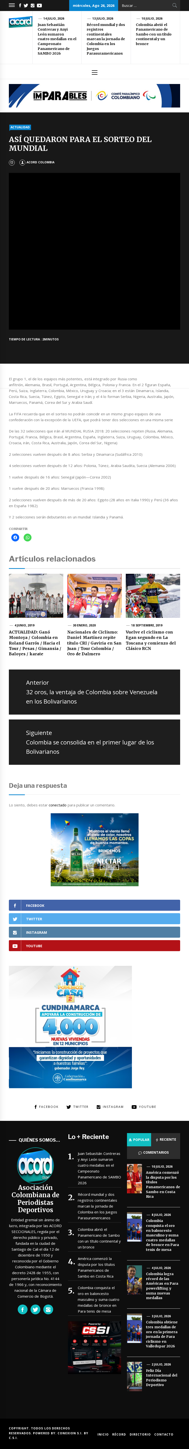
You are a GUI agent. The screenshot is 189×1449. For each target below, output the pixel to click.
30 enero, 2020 (84, 625)
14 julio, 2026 (53, 18)
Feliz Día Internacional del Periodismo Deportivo (161, 1377)
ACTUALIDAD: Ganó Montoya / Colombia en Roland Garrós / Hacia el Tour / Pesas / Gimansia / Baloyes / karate (35, 643)
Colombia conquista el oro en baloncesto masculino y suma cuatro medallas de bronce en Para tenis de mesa (98, 1299)
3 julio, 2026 (161, 1316)
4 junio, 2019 (25, 625)
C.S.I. (13, 1438)
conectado (57, 804)
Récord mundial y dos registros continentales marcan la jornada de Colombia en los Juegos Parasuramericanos (106, 39)
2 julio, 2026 (161, 1364)
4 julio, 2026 (161, 1268)
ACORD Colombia (40, 162)
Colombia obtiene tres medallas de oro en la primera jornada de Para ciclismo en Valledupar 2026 (161, 1334)
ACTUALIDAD (20, 127)
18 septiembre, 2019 (146, 625)
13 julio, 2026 (102, 18)
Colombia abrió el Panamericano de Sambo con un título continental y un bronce (154, 34)
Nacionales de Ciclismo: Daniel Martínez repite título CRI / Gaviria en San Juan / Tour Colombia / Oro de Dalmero (94, 643)
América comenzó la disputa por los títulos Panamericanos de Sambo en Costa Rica (96, 1267)
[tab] (139, 1139)
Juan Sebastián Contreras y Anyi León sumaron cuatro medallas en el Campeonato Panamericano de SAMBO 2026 (57, 39)
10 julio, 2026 (152, 18)
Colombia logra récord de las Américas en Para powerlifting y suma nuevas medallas (162, 1286)
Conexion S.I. (71, 1433)
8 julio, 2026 (161, 1215)
